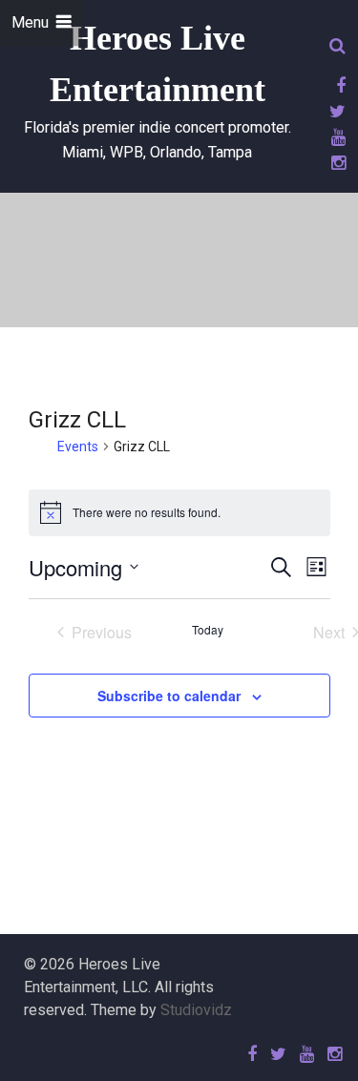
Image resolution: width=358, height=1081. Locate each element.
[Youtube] (335, 137)
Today (207, 629)
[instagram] (335, 163)
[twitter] (334, 111)
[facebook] (337, 85)
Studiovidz (196, 1010)
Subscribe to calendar (169, 695)
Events (77, 446)
